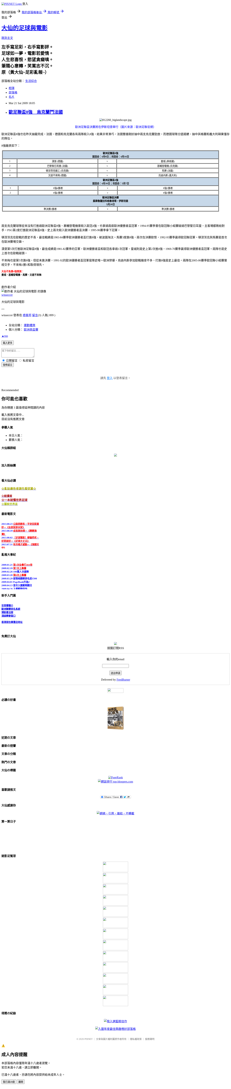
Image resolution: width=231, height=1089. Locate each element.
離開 (20, 1082)
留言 (35, 315)
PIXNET (88, 1039)
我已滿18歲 (9, 1082)
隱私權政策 (136, 1039)
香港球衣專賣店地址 (12, 619)
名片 (11, 96)
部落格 (13, 92)
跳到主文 (7, 37)
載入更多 (7, 343)
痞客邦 (27, 315)
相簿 (11, 88)
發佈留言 (7, 365)
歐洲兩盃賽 (31, 329)
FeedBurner (123, 679)
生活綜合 (31, 81)
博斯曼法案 (7, 610)
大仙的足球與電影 (24, 28)
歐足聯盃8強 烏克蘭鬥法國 (36, 112)
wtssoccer (7, 294)
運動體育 (29, 325)
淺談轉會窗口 (8, 613)
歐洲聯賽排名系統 (10, 606)
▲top (4, 335)
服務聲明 (149, 1039)
